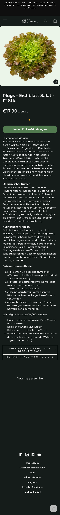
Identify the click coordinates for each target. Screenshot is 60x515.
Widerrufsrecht (32, 477)
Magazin (32, 482)
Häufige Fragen (32, 492)
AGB (32, 472)
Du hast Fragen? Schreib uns (30, 357)
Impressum (32, 463)
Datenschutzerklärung (32, 467)
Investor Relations (32, 487)
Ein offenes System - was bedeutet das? (29, 349)
